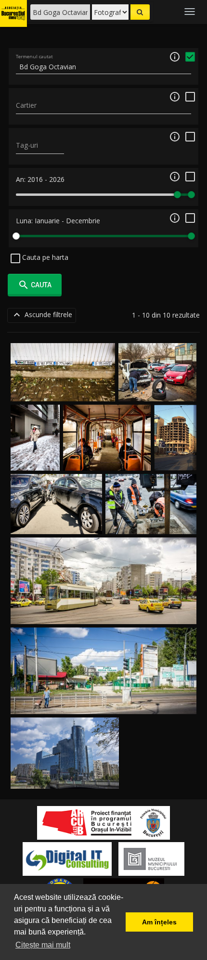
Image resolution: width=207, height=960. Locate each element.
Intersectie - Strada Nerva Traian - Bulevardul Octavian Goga (104, 612)
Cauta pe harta (44, 257)
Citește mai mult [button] (42, 945)
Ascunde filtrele (41, 314)
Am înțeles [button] (159, 922)
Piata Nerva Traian (103, 702)
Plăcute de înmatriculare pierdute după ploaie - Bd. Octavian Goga (63, 381)
